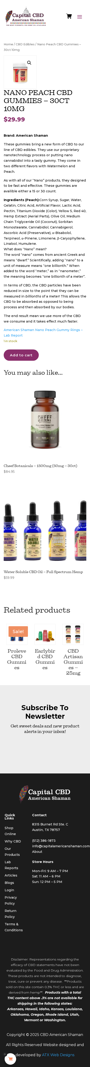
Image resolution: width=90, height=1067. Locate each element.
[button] (29, 63)
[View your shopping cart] (69, 17)
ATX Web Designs (58, 1055)
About (37, 852)
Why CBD (13, 841)
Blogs (9, 883)
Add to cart (21, 355)
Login (9, 890)
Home (8, 44)
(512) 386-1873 (44, 841)
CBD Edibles (25, 44)
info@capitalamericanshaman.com (61, 846)
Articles (11, 875)
